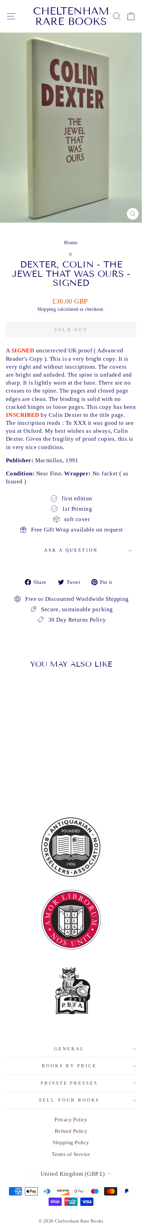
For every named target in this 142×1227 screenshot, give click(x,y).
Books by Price (69, 1065)
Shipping (46, 309)
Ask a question (71, 550)
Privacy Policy (71, 1119)
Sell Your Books (69, 1100)
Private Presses (69, 1083)
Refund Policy (71, 1131)
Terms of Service (71, 1154)
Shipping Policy (71, 1142)
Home (71, 242)
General (69, 1048)
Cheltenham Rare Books (71, 16)
